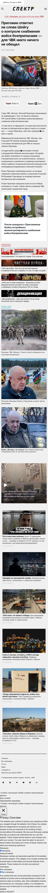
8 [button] (32, 505)
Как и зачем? (5, 798)
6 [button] (26, 505)
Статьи (3, 764)
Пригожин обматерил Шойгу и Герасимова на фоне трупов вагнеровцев (23, 402)
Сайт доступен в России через (24, 16)
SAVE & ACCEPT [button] (7, 891)
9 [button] (36, 505)
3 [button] (16, 505)
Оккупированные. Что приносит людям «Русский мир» (22, 256)
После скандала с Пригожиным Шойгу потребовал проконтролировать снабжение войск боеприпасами (22, 229)
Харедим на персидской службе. (23, 579)
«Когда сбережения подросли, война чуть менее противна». (21, 696)
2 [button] (12, 505)
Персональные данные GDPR (11, 773)
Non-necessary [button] (6, 869)
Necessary (6, 850)
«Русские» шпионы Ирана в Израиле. (23, 736)
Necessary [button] (4, 848)
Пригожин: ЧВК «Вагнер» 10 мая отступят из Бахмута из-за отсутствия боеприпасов (23, 353)
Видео (3, 767)
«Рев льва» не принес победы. (22, 617)
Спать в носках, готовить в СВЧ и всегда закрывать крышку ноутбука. (21, 656)
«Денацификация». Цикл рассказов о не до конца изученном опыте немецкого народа (20, 300)
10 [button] (39, 505)
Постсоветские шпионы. (23, 539)
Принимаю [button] (4, 800)
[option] (24, 483)
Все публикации (6, 761)
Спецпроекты (6, 244)
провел (17, 150)
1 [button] (9, 505)
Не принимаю (14, 800)
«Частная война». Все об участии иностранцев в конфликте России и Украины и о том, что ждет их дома (23, 269)
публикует (35, 131)
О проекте (4, 758)
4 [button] (19, 505)
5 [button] (22, 505)
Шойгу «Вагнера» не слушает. (22, 450)
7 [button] (29, 505)
